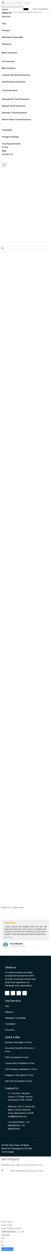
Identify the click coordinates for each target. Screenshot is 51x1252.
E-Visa (5, 147)
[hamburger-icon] (26, 9)
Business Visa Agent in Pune (18, 1042)
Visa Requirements (11, 144)
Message (5, 1235)
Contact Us (7, 154)
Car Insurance (8, 61)
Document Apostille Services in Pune (19, 1050)
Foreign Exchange (10, 137)
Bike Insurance (9, 68)
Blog (4, 151)
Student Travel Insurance (13, 106)
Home (5, 9)
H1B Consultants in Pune (16, 1057)
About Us (6, 13)
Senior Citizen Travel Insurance (15, 119)
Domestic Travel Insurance (14, 112)
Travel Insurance (9, 90)
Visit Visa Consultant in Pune (18, 1081)
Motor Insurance (9, 52)
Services (6, 16)
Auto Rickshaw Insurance (13, 82)
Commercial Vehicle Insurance (15, 75)
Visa (4, 23)
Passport (6, 30)
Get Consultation (40, 9)
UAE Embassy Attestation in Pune (21, 1069)
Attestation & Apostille (12, 37)
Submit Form (7, 1249)
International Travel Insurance (15, 99)
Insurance (6, 44)
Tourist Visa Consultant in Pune (20, 1063)
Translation (7, 130)
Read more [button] (8, 937)
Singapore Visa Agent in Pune (19, 1075)
